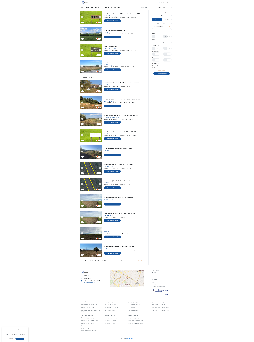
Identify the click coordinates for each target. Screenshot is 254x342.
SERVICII (100, 2)
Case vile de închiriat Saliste (110, 323)
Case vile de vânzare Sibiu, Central (111, 307)
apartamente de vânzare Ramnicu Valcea (134, 262)
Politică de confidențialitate (158, 286)
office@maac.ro (87, 278)
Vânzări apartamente (86, 301)
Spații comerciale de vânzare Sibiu (158, 302)
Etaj (152, 57)
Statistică (16, 334)
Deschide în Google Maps (89, 282)
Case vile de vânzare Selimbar (110, 304)
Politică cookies (155, 284)
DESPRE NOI (107, 2)
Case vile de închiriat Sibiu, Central (111, 318)
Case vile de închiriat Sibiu (109, 317)
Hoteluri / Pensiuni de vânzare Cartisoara (88, 330)
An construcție (155, 51)
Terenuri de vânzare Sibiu (133, 302)
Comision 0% (155, 65)
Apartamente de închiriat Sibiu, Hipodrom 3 (89, 320)
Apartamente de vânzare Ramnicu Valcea (89, 304)
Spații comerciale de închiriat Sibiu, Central (136, 321)
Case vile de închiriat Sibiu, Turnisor (111, 321)
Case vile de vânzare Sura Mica (110, 305)
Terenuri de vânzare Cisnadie (133, 307)
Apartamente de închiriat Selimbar (87, 323)
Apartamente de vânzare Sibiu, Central (88, 308)
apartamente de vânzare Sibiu (136, 260)
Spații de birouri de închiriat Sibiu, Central (136, 320)
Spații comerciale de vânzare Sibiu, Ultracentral (161, 307)
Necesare (9, 334)
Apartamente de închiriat (87, 315)
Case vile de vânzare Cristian (110, 310)
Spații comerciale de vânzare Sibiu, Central (160, 305)
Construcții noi (156, 63)
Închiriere (167, 19)
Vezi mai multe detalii (112, 20)
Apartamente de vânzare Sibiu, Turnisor (88, 307)
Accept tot (19, 338)
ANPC (153, 282)
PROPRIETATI (94, 2)
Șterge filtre (161, 76)
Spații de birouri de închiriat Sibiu (134, 317)
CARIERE (125, 2)
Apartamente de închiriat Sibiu (87, 317)
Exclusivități (155, 67)
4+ (168, 42)
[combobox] (162, 15)
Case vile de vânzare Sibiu (109, 302)
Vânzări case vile (109, 301)
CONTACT (119, 2)
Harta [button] (99, 22)
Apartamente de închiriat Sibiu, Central (88, 318)
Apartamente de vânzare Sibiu (87, 302)
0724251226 (164, 2)
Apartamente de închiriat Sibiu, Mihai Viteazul (89, 321)
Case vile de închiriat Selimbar (110, 320)
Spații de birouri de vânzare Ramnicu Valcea (160, 310)
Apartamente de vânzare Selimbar (87, 305)
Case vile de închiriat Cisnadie (110, 325)
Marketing (22, 334)
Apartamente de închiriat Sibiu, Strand (88, 325)
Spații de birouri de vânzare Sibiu (158, 304)
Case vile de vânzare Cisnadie (110, 308)
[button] (82, 17)
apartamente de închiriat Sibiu (89, 262)
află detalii (19, 329)
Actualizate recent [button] (162, 7)
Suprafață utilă (155, 45)
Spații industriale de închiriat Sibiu (134, 325)
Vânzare (156, 19)
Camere (153, 39)
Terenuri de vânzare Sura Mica (134, 304)
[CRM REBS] (129, 338)
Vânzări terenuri (132, 301)
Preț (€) (153, 33)
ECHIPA (113, 2)
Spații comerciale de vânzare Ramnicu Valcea (160, 308)
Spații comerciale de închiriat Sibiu (134, 318)
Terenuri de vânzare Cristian (133, 308)
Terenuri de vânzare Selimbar (134, 305)
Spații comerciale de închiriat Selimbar (135, 323)
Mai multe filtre (161, 70)
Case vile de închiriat (110, 315)
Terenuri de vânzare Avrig (133, 310)
